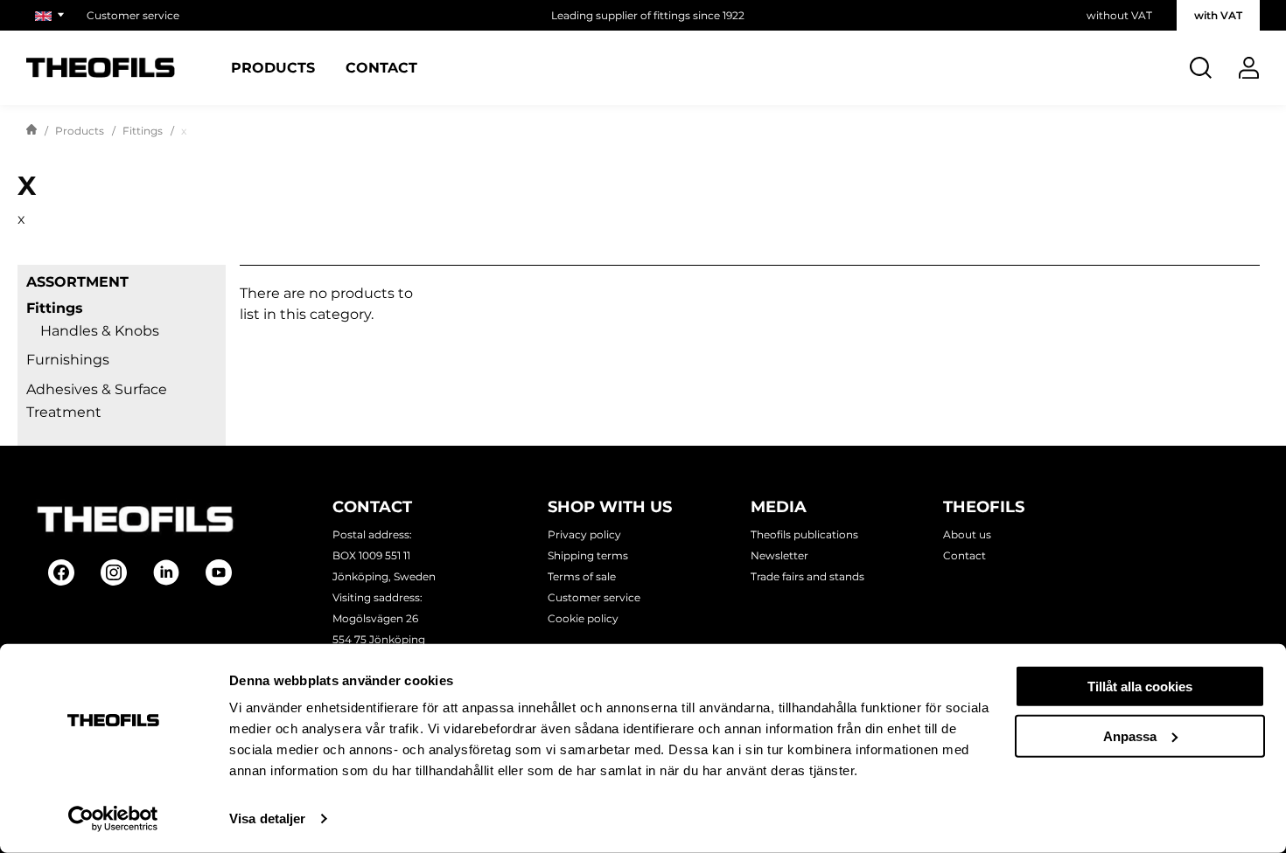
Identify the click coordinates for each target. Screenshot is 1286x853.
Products (273, 68)
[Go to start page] (31, 131)
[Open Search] (1201, 68)
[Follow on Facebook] (61, 572)
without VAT (1119, 15)
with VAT (1218, 15)
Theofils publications (804, 534)
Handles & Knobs (99, 330)
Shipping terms (588, 555)
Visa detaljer (267, 818)
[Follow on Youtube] (218, 572)
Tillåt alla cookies (1139, 686)
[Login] (1249, 68)
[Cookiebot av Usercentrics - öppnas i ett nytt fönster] (113, 819)
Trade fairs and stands (807, 576)
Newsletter (779, 555)
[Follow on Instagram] (113, 572)
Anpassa (1130, 735)
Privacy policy (584, 534)
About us (967, 534)
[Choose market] (52, 15)
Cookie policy (583, 618)
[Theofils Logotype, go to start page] (100, 68)
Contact (381, 68)
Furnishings (67, 359)
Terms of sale (582, 576)
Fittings (142, 130)
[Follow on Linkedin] (166, 572)
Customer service (133, 15)
